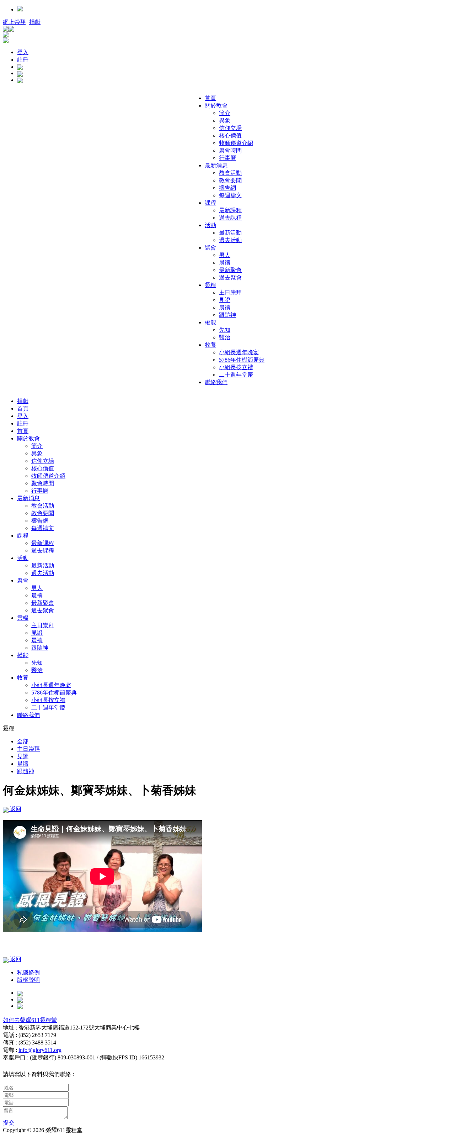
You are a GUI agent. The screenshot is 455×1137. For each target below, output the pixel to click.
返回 (15, 809)
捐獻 (35, 22)
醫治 (224, 337)
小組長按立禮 (236, 367)
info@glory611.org (39, 1050)
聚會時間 (230, 150)
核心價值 (230, 135)
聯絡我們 (216, 382)
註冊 (22, 60)
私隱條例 (28, 972)
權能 (210, 322)
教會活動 (230, 173)
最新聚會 (230, 270)
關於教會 (216, 106)
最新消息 (216, 165)
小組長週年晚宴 (239, 352)
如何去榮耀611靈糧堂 (30, 1020)
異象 (224, 120)
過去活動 (230, 240)
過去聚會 (230, 277)
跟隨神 (227, 315)
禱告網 (227, 188)
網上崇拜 (14, 22)
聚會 (210, 248)
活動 (210, 225)
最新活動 (230, 233)
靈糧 (210, 285)
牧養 (210, 345)
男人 (224, 255)
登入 (22, 52)
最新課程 (230, 210)
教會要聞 (230, 180)
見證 (224, 300)
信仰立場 (230, 128)
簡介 (224, 113)
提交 (8, 1123)
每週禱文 (230, 195)
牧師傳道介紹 (236, 143)
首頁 (210, 98)
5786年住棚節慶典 (241, 360)
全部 (22, 741)
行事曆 (227, 158)
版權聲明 (28, 980)
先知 (224, 330)
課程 (210, 203)
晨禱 (224, 263)
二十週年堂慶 (236, 375)
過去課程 (230, 218)
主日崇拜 (230, 292)
